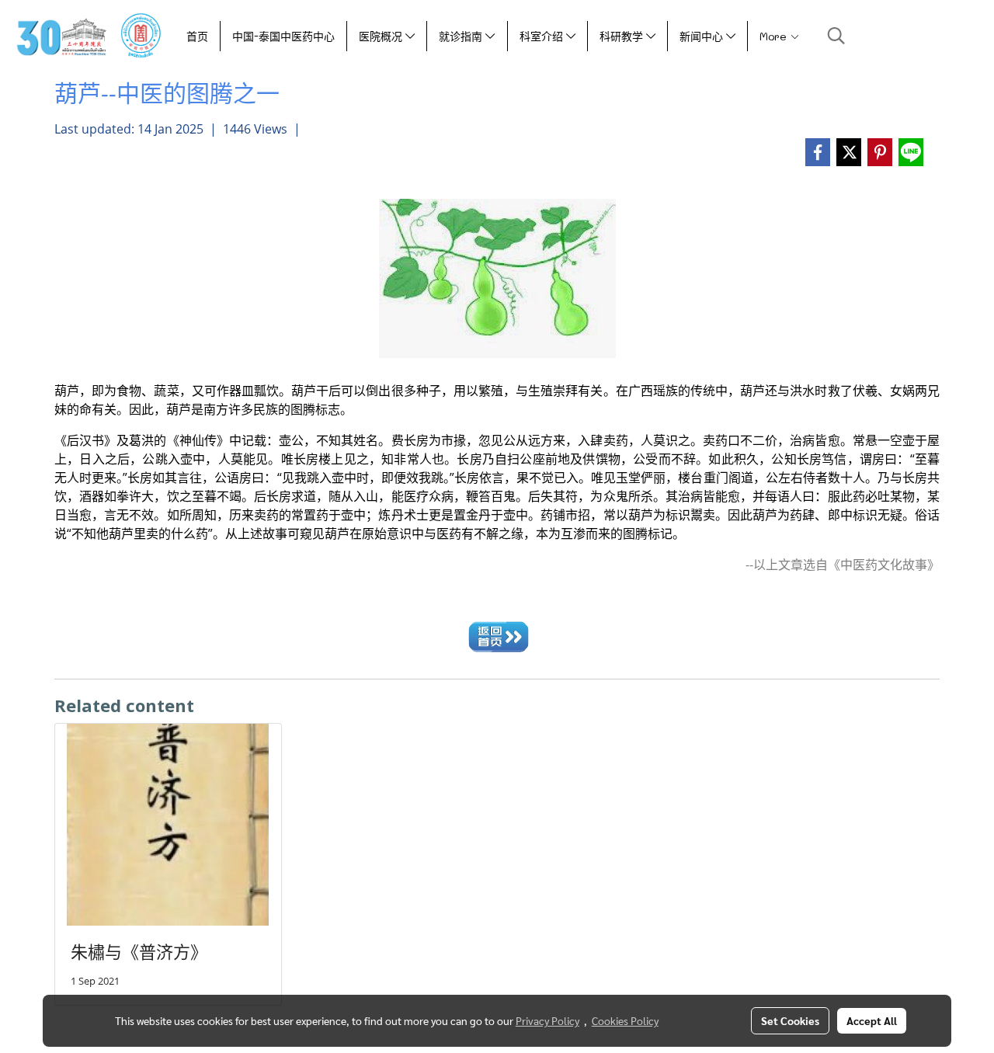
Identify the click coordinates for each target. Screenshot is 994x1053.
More (774, 36)
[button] (836, 35)
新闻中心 (702, 36)
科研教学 (623, 36)
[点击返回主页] (497, 634)
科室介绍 (543, 36)
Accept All (871, 1020)
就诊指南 (462, 36)
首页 (197, 36)
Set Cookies (790, 1020)
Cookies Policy (625, 1020)
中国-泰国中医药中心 (283, 36)
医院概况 (382, 36)
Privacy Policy (547, 1020)
